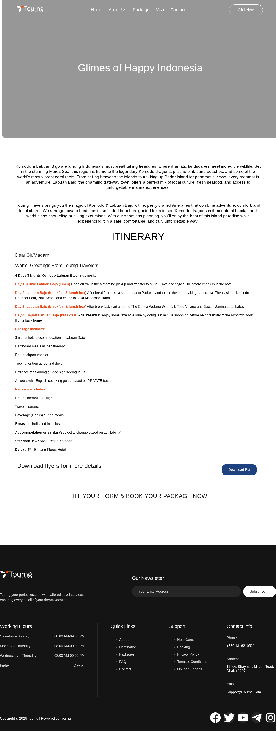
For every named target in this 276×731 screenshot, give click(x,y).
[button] (239, 469)
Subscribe (257, 591)
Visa (160, 9)
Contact (178, 9)
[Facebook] (215, 717)
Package (141, 9)
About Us (117, 9)
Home (96, 9)
